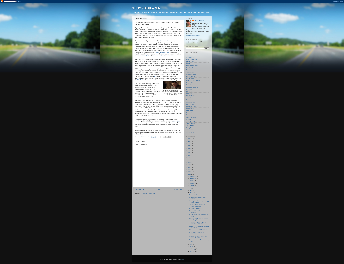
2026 (190, 138)
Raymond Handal (191, 113)
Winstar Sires (190, 132)
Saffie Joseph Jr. (191, 117)
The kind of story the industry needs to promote (197, 205)
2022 (190, 148)
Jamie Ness (189, 97)
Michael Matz (190, 108)
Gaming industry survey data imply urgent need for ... (199, 201)
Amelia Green (190, 55)
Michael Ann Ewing (191, 106)
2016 (190, 162)
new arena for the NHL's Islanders (163, 56)
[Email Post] (160, 137)
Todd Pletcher (190, 125)
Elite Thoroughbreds (192, 87)
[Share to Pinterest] (170, 137)
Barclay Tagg (190, 61)
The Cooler (140, 80)
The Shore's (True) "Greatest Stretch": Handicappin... (197, 223)
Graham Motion (190, 95)
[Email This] (164, 137)
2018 (190, 157)
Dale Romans (190, 78)
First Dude (189, 91)
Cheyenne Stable (191, 74)
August (192, 185)
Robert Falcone (190, 115)
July (191, 188)
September (193, 183)
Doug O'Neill (189, 85)
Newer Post (139, 190)
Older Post (178, 190)
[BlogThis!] (165, 137)
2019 (190, 155)
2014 (190, 167)
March (192, 246)
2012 (190, 171)
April (191, 244)
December (193, 176)
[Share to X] (167, 137)
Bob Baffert (189, 67)
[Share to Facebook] (169, 137)
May (191, 192)
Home (159, 190)
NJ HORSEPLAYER (146, 8)
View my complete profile (193, 35)
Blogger (182, 259)
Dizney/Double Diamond (193, 80)
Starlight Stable (190, 121)
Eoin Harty (189, 89)
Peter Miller (189, 110)
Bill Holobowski (199, 20)
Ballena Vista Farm (191, 59)
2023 (190, 146)
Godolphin (189, 93)
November (193, 178)
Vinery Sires (189, 128)
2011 (189, 174)
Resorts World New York (162, 52)
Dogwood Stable (191, 82)
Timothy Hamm (190, 123)
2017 (190, 160)
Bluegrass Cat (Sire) (192, 65)
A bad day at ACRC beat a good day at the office (198, 236)
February (192, 249)
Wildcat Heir (189, 130)
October (192, 181)
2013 (190, 169)
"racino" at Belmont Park (142, 56)
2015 (190, 164)
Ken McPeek (190, 100)
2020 (190, 153)
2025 (190, 141)
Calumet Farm (190, 72)
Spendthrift (189, 119)
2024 (190, 143)
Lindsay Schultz (190, 102)
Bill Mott (188, 63)
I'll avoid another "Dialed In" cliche (199, 230)
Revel (155, 76)
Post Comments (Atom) (149, 193)
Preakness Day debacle (196, 208)
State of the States (165, 41)
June (191, 190)
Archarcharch (190, 57)
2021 (190, 150)
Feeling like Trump (194, 194)
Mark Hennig (190, 104)
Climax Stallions (190, 76)
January (192, 251)
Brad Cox (189, 70)
